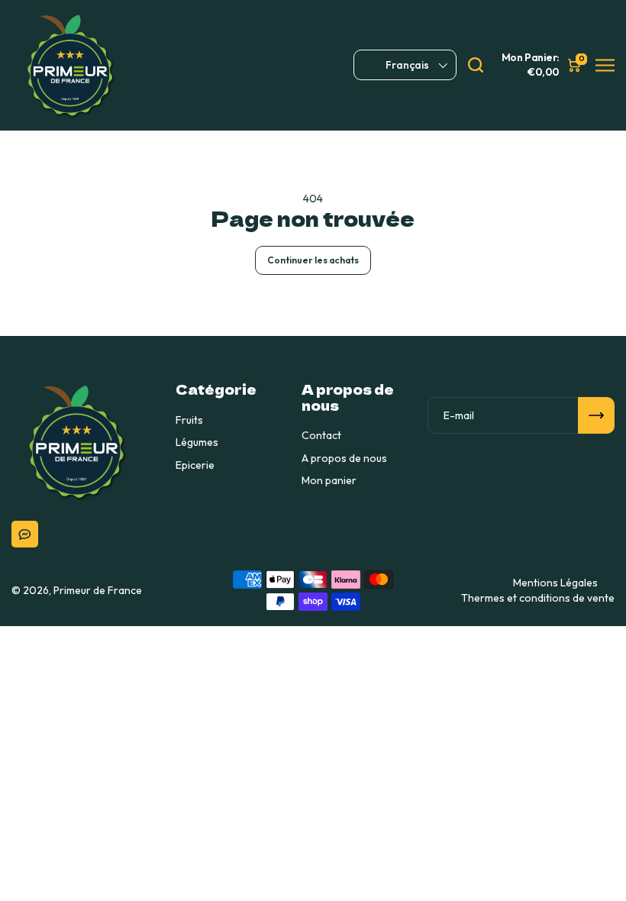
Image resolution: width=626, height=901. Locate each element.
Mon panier (329, 480)
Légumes (197, 442)
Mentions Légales (555, 582)
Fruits (189, 420)
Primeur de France (97, 590)
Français (407, 65)
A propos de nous (344, 458)
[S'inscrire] (596, 415)
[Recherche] (475, 65)
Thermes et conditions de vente (538, 598)
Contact (321, 435)
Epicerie (195, 465)
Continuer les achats (313, 260)
